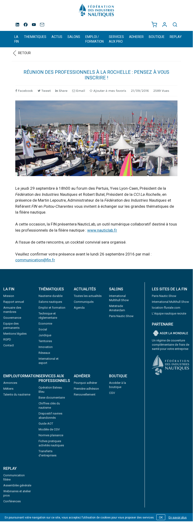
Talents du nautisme (16, 394)
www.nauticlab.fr (102, 230)
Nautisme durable (51, 296)
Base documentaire (52, 397)
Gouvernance (12, 317)
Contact (8, 345)
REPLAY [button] (176, 37)
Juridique (45, 335)
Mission (8, 296)
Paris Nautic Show (121, 316)
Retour (24, 53)
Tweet (45, 91)
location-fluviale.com (166, 307)
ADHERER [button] (136, 37)
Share (62, 91)
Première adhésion (86, 388)
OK (161, 517)
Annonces (10, 383)
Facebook (25, 91)
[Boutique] (154, 24)
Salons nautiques (50, 302)
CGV (112, 393)
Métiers (8, 388)
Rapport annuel (13, 302)
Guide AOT (46, 423)
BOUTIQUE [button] (157, 37)
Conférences (12, 501)
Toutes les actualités (88, 296)
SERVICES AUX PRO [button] (116, 39)
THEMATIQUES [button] (35, 37)
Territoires (45, 341)
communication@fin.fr (35, 260)
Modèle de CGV (49, 429)
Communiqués (84, 302)
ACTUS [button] (56, 37)
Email (80, 91)
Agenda (79, 307)
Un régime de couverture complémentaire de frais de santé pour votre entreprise (170, 345)
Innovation (46, 347)
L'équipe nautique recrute (169, 313)
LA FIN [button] (16, 39)
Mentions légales (15, 333)
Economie (45, 323)
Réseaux (44, 353)
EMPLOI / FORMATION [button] (94, 39)
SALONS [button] (73, 37)
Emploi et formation (52, 307)
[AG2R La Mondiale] (170, 333)
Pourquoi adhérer (85, 383)
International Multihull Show (170, 302)
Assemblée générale (17, 485)
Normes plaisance (51, 435)
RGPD (7, 339)
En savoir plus (178, 517)
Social (43, 329)
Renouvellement (84, 394)
